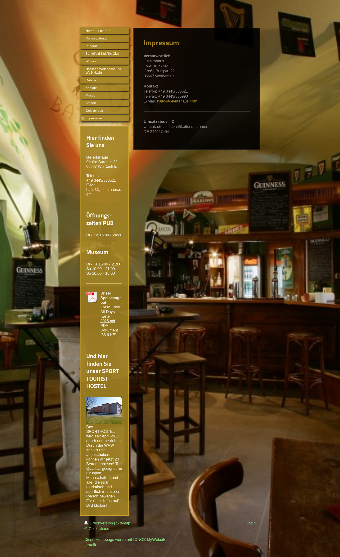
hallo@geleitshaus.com (177, 101)
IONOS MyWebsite (149, 539)
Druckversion (101, 523)
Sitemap (123, 523)
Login (251, 523)
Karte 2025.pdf (107, 318)
